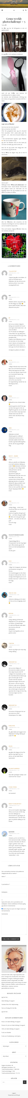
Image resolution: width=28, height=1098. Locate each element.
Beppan (11, 613)
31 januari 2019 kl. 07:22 (14, 502)
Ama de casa (12, 593)
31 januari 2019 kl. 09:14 (14, 562)
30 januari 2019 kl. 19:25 (14, 273)
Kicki (10, 561)
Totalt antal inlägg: (7, 1071)
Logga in (14, 1093)
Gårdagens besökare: (7, 1067)
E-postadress (6, 884)
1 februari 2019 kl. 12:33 (14, 663)
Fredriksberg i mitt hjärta (13, 1036)
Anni (10, 428)
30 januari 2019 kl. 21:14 (14, 297)
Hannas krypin (6, 1025)
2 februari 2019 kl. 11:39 (14, 770)
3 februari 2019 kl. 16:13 (14, 805)
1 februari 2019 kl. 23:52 (14, 747)
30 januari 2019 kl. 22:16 (14, 362)
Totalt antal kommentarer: (9, 1073)
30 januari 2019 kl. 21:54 (14, 319)
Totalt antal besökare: (8, 1069)
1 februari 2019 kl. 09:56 (14, 645)
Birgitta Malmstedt (15, 803)
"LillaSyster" (13, 271)
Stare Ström (13, 787)
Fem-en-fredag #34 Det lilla (9, 1008)
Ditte (10, 360)
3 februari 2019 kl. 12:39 (14, 788)
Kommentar (5, 914)
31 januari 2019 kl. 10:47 (14, 615)
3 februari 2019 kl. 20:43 (14, 833)
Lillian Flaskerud (14, 768)
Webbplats (4, 892)
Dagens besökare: (7, 1065)
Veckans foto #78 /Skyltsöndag (10, 1004)
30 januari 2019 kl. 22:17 (14, 397)
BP (9, 318)
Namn (4, 876)
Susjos (3, 1021)
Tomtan (11, 643)
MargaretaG (13, 662)
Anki (10, 501)
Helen (10, 746)
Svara (10, 275)
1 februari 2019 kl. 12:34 (14, 707)
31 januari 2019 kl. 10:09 (14, 594)
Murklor (9, 1032)
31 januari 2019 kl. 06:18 (14, 457)
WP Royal (17, 1095)
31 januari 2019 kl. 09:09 (14, 536)
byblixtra (12, 725)
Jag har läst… (5, 997)
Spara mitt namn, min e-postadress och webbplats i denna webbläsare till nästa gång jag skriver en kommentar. (14, 903)
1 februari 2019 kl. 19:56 (14, 727)
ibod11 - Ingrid (13, 456)
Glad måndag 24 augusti (8, 1001)
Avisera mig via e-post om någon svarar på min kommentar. (14, 910)
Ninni (10, 396)
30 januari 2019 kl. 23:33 (14, 429)
